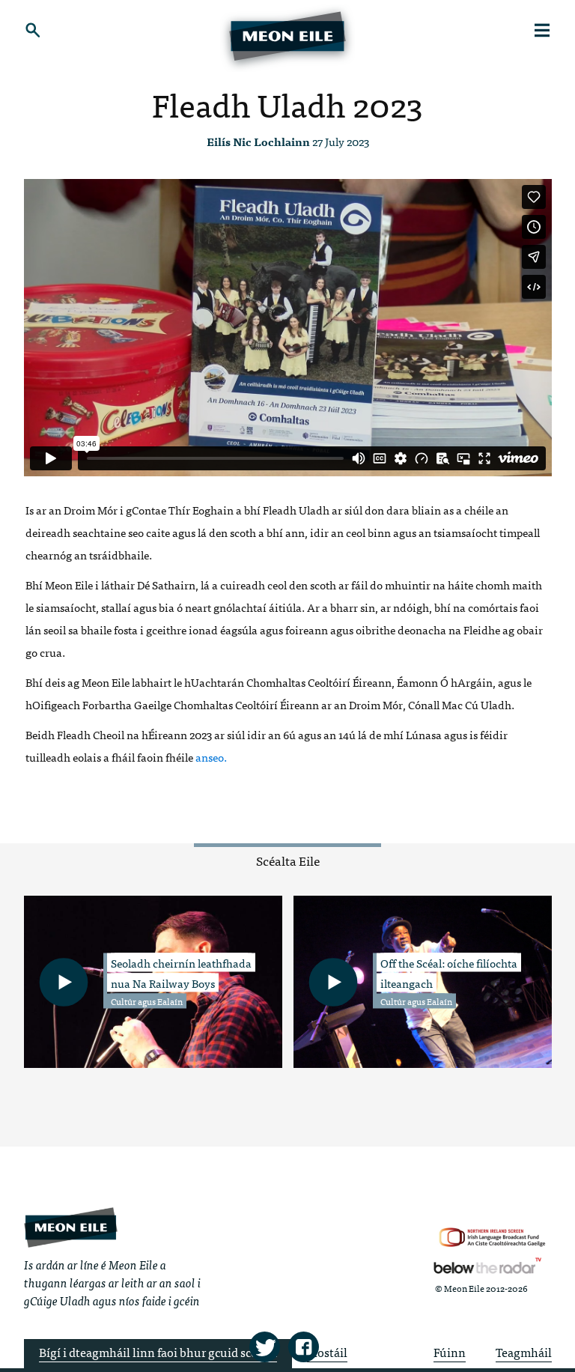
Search (33, 30)
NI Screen (492, 1237)
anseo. (211, 756)
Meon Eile (71, 1227)
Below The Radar (487, 1265)
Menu (542, 30)
